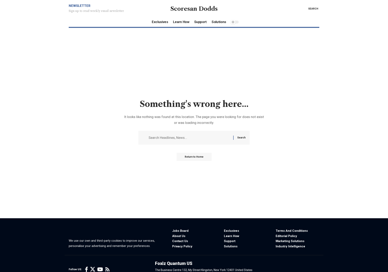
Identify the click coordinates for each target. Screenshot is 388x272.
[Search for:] (189, 138)
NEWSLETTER (79, 6)
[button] (310, 8)
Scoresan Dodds (194, 8)
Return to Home (194, 156)
